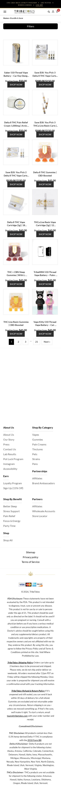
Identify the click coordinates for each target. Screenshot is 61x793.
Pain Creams (39, 444)
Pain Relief (9, 516)
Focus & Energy (11, 520)
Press (6, 444)
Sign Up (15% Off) (13, 488)
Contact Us (9, 449)
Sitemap (30, 552)
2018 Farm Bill (34, 740)
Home (6, 18)
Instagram (9, 463)
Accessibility (10, 468)
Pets (34, 454)
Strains (36, 458)
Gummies (37, 439)
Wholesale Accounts (43, 511)
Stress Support (11, 511)
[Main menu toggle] (5, 11)
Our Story (8, 439)
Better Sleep (10, 506)
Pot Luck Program (13, 458)
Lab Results (9, 454)
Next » (47, 341)
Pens (35, 463)
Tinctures (37, 449)
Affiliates (37, 478)
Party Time (9, 525)
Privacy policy (30, 557)
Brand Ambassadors (43, 483)
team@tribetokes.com (17, 716)
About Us (8, 434)
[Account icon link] (53, 11)
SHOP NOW (16, 84)
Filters (30, 26)
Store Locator (39, 516)
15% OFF (39, 5)
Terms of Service (31, 561)
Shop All (8, 540)
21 (36, 341)
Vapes (35, 434)
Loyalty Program (12, 483)
